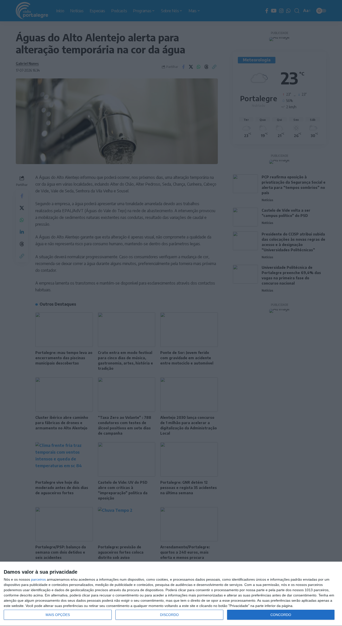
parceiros (38, 579)
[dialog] (171, 594)
